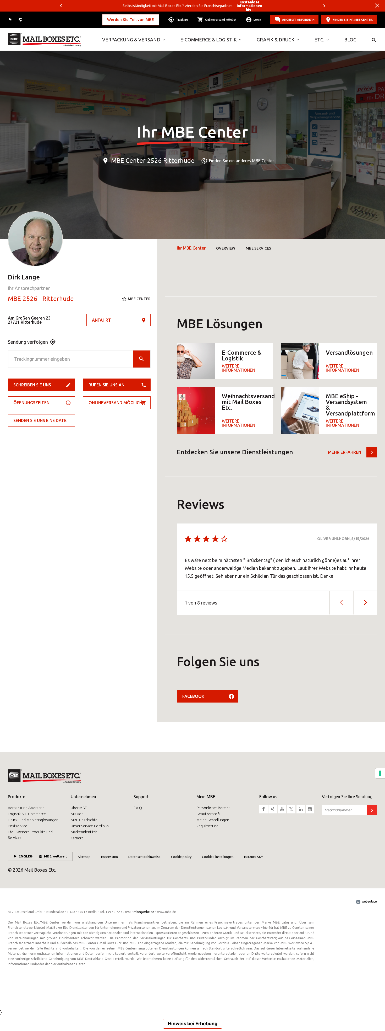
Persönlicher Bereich (213, 808)
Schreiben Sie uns (32, 384)
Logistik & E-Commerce (27, 814)
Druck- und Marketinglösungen (33, 820)
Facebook (193, 696)
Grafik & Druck (275, 39)
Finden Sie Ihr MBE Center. (353, 19)
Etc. (319, 39)
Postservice (17, 826)
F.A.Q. (138, 808)
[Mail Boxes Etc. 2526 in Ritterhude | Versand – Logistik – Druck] (51, 39)
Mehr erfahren (344, 452)
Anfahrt (101, 320)
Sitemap (84, 857)
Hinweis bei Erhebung (192, 1023)
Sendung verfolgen (28, 341)
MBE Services (258, 248)
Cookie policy (181, 857)
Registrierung (207, 826)
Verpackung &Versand (26, 808)
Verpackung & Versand (131, 39)
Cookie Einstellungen (218, 857)
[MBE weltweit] (21, 19)
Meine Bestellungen (212, 820)
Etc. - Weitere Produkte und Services (30, 835)
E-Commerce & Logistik (208, 39)
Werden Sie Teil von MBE (130, 19)
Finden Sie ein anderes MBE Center (241, 160)
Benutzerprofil (208, 814)
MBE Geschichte (84, 820)
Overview (225, 248)
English (26, 856)
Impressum (109, 857)
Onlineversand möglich (115, 402)
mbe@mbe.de (144, 912)
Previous (61, 6)
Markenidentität (84, 832)
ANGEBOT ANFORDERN (298, 19)
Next (324, 6)
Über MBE (79, 808)
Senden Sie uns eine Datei (40, 420)
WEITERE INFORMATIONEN (238, 368)
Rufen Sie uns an (106, 384)
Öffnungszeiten (31, 402)
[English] (10, 19)
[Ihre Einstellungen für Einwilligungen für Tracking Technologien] (380, 773)
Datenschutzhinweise (144, 857)
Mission (77, 814)
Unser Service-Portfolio (90, 826)
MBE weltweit (55, 856)
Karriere (77, 838)
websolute (369, 901)
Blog (350, 39)
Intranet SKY (253, 857)
